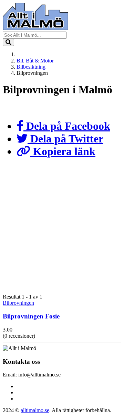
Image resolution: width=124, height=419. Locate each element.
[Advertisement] (62, 230)
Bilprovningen (18, 303)
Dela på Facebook (66, 126)
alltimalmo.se (35, 410)
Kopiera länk (62, 151)
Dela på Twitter (65, 138)
